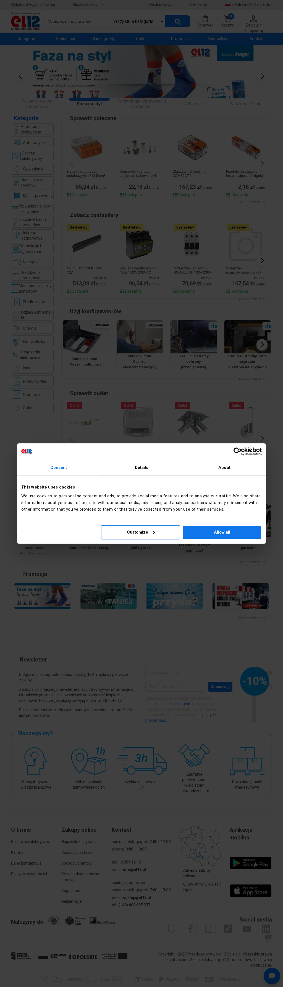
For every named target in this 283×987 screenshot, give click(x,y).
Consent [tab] (58, 467)
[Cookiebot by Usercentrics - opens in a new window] (237, 451)
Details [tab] (141, 467)
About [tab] (224, 467)
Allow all (222, 532)
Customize (137, 532)
